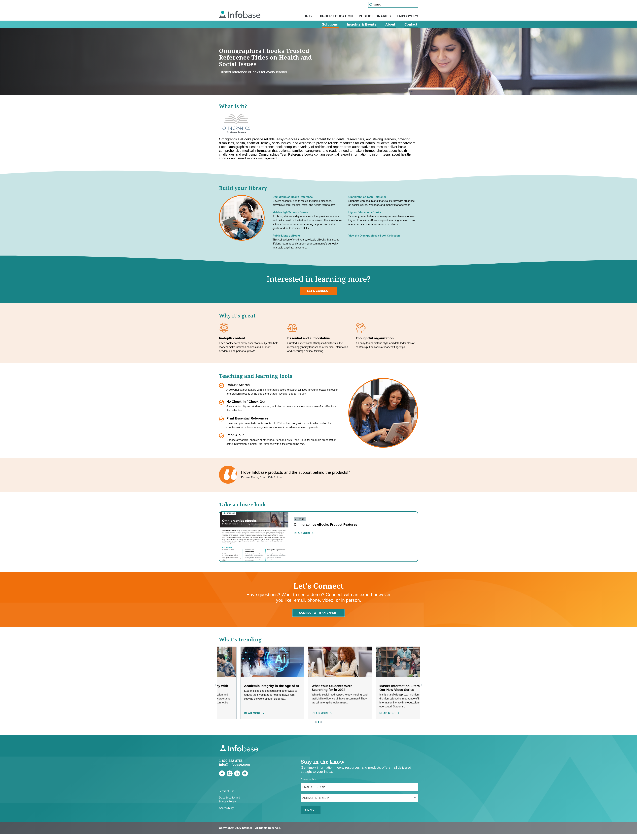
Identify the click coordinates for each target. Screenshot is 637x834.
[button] (422, 685)
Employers (407, 16)
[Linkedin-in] (237, 773)
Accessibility (226, 808)
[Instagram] (230, 773)
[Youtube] (245, 773)
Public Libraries (375, 16)
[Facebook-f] (222, 773)
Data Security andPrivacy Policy (229, 799)
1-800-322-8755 (231, 761)
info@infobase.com (234, 764)
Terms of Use (226, 791)
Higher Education (335, 16)
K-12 (309, 16)
